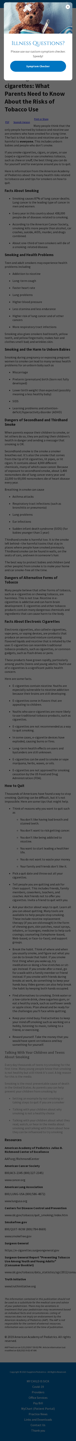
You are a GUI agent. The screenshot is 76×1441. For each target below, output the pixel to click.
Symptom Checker (38, 66)
